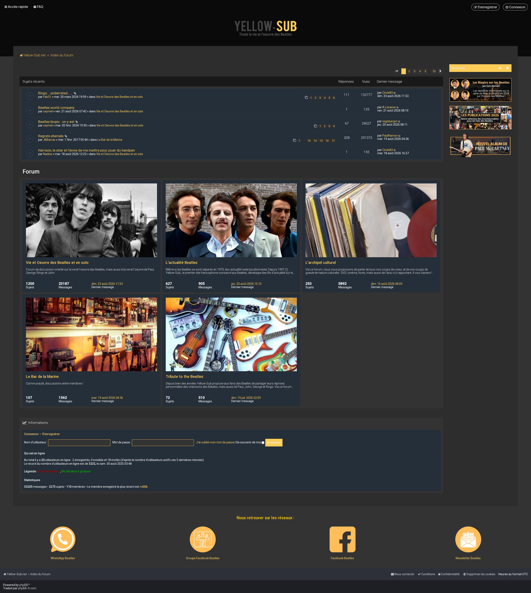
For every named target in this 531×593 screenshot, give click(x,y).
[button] (396, 71)
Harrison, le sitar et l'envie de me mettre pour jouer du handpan (86, 150)
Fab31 (47, 96)
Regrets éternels (50, 136)
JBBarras (49, 139)
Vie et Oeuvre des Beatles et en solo (119, 96)
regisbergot (389, 121)
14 (315, 140)
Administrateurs (49, 471)
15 (321, 140)
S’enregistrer (51, 434)
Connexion (31, 434)
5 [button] (425, 71)
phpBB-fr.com (27, 588)
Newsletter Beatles (468, 558)
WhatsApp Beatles (63, 558)
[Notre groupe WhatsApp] (63, 539)
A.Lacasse (389, 107)
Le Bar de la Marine (109, 139)
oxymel (48, 111)
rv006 (143, 486)
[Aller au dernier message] (394, 92)
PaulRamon (390, 135)
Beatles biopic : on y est (56, 122)
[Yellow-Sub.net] (265, 28)
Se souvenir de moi (249, 442)
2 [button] (409, 71)
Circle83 (387, 92)
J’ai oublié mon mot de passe (215, 442)
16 (327, 140)
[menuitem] (38, 7)
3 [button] (414, 71)
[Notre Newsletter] (468, 539)
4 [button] (420, 71)
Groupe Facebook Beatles (202, 558)
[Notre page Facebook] (343, 539)
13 (309, 140)
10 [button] (433, 71)
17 (333, 140)
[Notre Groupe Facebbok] (203, 539)
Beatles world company (56, 108)
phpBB (23, 585)
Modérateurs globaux (76, 471)
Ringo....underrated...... (55, 93)
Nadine (47, 154)
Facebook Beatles (342, 558)
